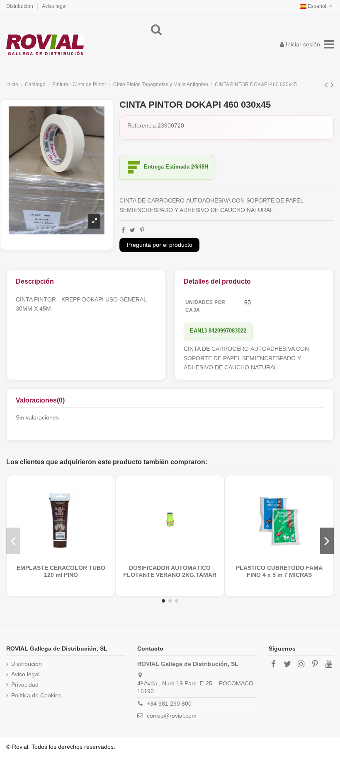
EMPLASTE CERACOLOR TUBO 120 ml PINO (61, 571)
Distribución (20, 6)
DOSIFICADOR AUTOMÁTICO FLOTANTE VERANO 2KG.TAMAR (169, 571)
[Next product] (332, 84)
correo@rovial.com (172, 715)
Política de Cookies (36, 695)
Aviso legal (54, 6)
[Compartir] (123, 230)
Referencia (141, 125)
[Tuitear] (132, 230)
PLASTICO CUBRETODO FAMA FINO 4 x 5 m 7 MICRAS (279, 571)
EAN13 (198, 331)
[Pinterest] (142, 230)
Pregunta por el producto (159, 244)
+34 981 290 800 (169, 703)
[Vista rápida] (67, 556)
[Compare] (55, 556)
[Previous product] (327, 84)
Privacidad (25, 684)
